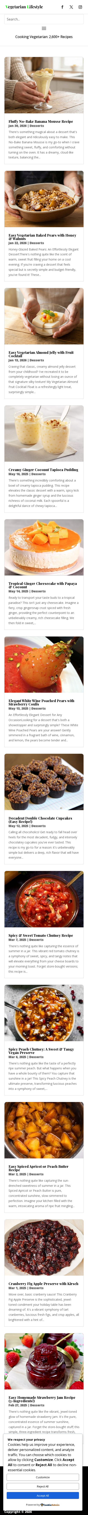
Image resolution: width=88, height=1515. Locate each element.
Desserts (37, 126)
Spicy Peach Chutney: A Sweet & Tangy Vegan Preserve (41, 1051)
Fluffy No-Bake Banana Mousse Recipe (41, 121)
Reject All (42, 1486)
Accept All (43, 1495)
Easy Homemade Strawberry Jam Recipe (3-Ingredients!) (42, 1399)
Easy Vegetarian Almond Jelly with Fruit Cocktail (41, 354)
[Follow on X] (71, 7)
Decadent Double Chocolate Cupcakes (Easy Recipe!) (40, 820)
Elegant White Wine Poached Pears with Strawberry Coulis (41, 702)
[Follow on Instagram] (80, 7)
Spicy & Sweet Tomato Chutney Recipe (41, 935)
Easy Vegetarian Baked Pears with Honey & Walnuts (42, 237)
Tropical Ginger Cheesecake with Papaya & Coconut (43, 585)
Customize (43, 1477)
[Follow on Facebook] (62, 7)
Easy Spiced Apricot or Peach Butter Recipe (39, 1168)
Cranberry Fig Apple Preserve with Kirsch (43, 1283)
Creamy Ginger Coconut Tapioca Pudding (43, 469)
